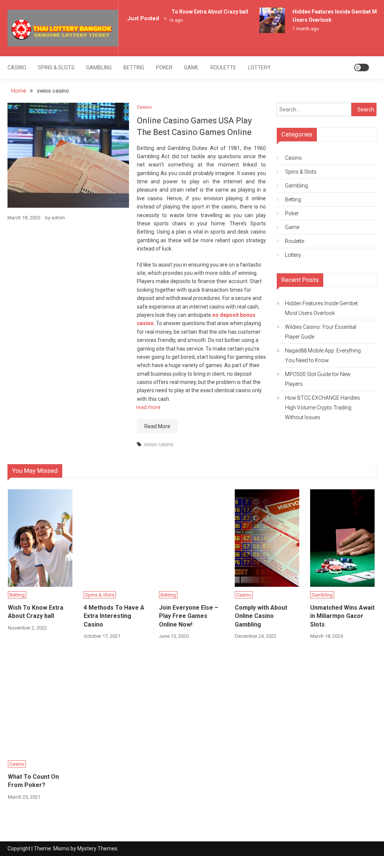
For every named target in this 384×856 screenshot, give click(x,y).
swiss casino (159, 444)
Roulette (223, 67)
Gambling (99, 67)
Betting (133, 67)
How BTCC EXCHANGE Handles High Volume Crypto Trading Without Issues (322, 407)
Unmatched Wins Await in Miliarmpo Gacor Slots (342, 616)
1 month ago (302, 28)
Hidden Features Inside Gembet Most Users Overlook (321, 308)
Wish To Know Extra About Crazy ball (200, 12)
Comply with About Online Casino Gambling (261, 616)
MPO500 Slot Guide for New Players (318, 379)
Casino (17, 67)
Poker (164, 67)
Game (191, 67)
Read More (157, 426)
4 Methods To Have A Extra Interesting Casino (114, 616)
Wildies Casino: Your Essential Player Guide (320, 332)
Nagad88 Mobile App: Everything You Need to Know (323, 355)
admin (58, 217)
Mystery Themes (97, 849)
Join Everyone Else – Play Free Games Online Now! (188, 616)
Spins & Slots (56, 67)
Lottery (259, 67)
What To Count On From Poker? (33, 781)
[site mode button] (361, 67)
